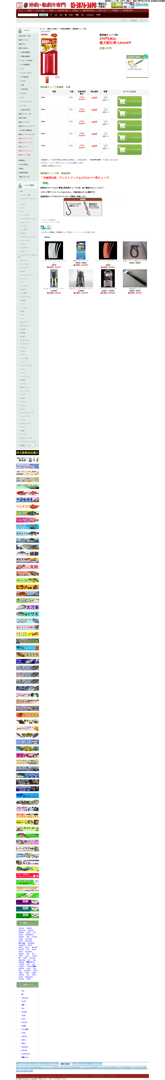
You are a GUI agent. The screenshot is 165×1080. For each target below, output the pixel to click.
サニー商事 (23, 293)
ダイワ (22, 208)
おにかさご (25, 1046)
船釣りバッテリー (24, 122)
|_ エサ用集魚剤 (24, 64)
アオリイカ (22, 930)
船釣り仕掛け (52, 29)
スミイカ (32, 957)
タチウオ (21, 962)
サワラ (21, 955)
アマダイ (21, 936)
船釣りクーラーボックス (27, 134)
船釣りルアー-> (24, 147)
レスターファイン (25, 222)
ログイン (143, 20)
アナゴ (21, 934)
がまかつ (22, 271)
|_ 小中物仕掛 (23, 77)
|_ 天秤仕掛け (23, 89)
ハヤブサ (22, 372)
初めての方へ (102, 10)
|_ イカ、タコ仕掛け (26, 60)
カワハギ (34, 947)
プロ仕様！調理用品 (25, 130)
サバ (33, 953)
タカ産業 (22, 329)
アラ (82, 15)
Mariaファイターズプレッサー (80, 289)
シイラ (27, 955)
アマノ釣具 (23, 229)
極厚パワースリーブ (81, 261)
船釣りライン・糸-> (25, 114)
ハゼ (28, 964)
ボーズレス (23, 405)
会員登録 (133, 20)
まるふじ (22, 409)
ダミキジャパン (24, 340)
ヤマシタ (22, 427)
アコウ (29, 932)
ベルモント (23, 401)
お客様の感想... (24, 173)
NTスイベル (23, 260)
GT (20, 957)
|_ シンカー (23, 106)
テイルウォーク (24, 344)
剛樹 (21, 191)
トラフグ (21, 964)
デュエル (22, 351)
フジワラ (22, 394)
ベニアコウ (89, 15)
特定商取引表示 (128, 10)
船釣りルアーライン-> (26, 151)
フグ (34, 968)
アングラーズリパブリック (28, 237)
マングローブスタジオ (26, 412)
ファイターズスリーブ (108, 289)
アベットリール (24, 215)
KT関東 (22, 430)
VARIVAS (22, 380)
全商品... (21, 168)
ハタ (33, 964)
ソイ (29, 960)
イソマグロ (28, 938)
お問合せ (75, 10)
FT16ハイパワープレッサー (54, 289)
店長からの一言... (24, 177)
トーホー (22, 354)
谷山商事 (22, 333)
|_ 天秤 (21, 85)
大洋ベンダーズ (24, 325)
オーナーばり (24, 264)
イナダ (21, 940)
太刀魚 (24, 1025)
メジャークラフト (25, 416)
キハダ (34, 949)
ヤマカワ (22, 420)
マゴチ (21, 972)
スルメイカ (22, 960)
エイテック (23, 244)
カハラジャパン (24, 267)
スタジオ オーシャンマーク (28, 441)
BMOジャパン (24, 387)
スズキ (25, 957)
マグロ (35, 970)
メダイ (34, 974)
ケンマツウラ (24, 286)
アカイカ (30, 930)
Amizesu (22, 233)
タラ (61, 15)
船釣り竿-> (22, 44)
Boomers (22, 398)
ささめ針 (22, 289)
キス (28, 949)
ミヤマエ (22, 204)
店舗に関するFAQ (88, 10)
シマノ (22, 211)
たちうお (24, 1050)
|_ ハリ (21, 69)
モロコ (24, 1039)
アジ (34, 932)
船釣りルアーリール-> (26, 138)
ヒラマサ (21, 968)
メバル (21, 976)
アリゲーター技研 (25, 195)
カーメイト (23, 434)
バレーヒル (23, 383)
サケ (28, 953)
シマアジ (34, 955)
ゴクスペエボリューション (28, 218)
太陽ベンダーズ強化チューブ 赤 (135, 261)
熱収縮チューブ (135, 289)
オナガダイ (31, 943)
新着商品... (22, 160)
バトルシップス (24, 376)
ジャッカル (23, 307)
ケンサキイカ (26, 1053)
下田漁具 (22, 300)
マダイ (71, 15)
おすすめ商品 (40, 10)
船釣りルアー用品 (24, 155)
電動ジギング (31, 962)
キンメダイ (28, 951)
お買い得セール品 (24, 36)
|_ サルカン (23, 93)
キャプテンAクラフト (26, 275)
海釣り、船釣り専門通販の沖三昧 (54, 1079)
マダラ (34, 972)
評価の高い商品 (63, 10)
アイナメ (21, 928)
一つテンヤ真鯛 (31, 966)
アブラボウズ (29, 934)
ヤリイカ (21, 979)
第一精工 (22, 336)
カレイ (27, 947)
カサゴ (30, 945)
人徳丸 (22, 311)
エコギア (22, 251)
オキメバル (28, 940)
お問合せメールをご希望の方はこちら (54, 163)
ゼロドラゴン (24, 322)
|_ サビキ (22, 81)
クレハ (22, 282)
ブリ (20, 970)
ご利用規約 (115, 10)
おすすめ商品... (24, 164)
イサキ (21, 938)
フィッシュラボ (24, 391)
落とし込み (22, 943)
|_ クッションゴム (25, 101)
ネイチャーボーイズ (26, 365)
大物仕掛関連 (65, 29)
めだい (24, 1043)
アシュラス (23, 226)
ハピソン (22, 369)
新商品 (29, 10)
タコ (34, 960)
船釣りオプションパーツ (27, 126)
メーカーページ (78, 232)
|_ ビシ (21, 97)
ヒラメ (29, 968)
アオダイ (29, 928)
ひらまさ (24, 1011)
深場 (77, 15)
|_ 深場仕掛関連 (24, 56)
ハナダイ (21, 966)
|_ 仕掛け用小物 (24, 110)
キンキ (21, 951)
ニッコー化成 (24, 358)
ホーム (20, 10)
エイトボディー (24, 247)
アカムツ (21, 932)
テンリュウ (23, 347)
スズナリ (22, 315)
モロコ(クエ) (29, 976)
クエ (23, 1008)
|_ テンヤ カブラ (25, 73)
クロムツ (21, 953)
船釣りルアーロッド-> (26, 142)
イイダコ (34, 936)
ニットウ (22, 362)
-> (24, 48)
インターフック (24, 240)
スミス (22, 318)
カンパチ (21, 949)
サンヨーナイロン (25, 296)
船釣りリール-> (24, 40)
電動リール (25, 1057)
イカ (55, 15)
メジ (28, 974)
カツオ (21, 947)
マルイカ (21, 974)
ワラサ (29, 979)
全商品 (51, 10)
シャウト (22, 304)
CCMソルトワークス (26, 438)
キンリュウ (23, 278)
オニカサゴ (22, 945)
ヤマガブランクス (25, 423)
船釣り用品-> (23, 118)
